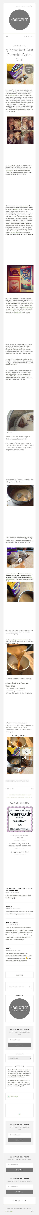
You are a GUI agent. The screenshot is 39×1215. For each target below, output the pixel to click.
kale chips (13, 309)
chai (7, 781)
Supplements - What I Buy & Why (19, 797)
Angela (8, 948)
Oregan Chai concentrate (20, 640)
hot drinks (14, 781)
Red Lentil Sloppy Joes (19, 852)
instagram (13, 95)
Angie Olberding (12, 923)
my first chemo (15, 232)
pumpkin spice (24, 781)
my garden (18, 312)
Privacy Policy (9, 1211)
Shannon (9, 906)
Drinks (15, 45)
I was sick (25, 206)
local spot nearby (27, 307)
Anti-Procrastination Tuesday (20, 795)
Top (32, 1211)
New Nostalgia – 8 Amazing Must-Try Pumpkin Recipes (19, 889)
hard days (17, 209)
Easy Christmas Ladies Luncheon (19, 836)
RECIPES (23, 45)
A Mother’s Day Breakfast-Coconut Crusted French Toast (19, 845)
